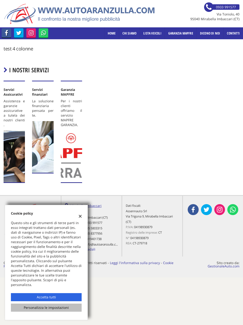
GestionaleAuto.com (223, 266)
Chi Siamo (129, 33)
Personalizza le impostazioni (46, 307)
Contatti (233, 33)
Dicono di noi (210, 33)
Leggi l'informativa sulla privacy (135, 263)
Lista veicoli (152, 33)
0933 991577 (93, 223)
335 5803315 (93, 228)
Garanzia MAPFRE (180, 33)
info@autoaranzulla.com (102, 244)
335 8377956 (93, 233)
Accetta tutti (46, 297)
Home (112, 33)
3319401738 (93, 239)
